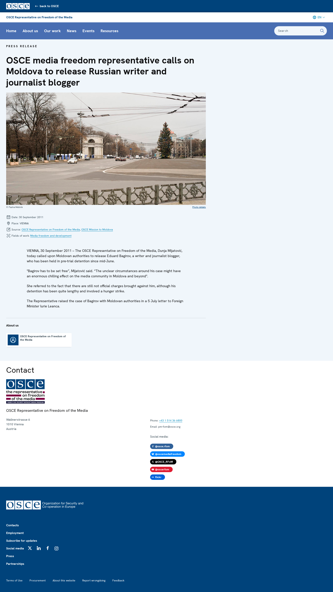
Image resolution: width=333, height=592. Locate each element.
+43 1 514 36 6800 (170, 420)
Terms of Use (14, 580)
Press (10, 556)
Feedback (118, 580)
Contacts (12, 525)
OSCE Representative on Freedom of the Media (39, 17)
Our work (52, 30)
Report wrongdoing (93, 580)
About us (30, 30)
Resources (109, 30)
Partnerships (15, 564)
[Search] (322, 30)
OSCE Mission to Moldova (97, 229)
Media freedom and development (50, 235)
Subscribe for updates (21, 541)
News (71, 30)
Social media (15, 548)
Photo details (199, 207)
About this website (64, 580)
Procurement (37, 580)
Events (88, 30)
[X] (30, 548)
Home (11, 30)
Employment (15, 533)
